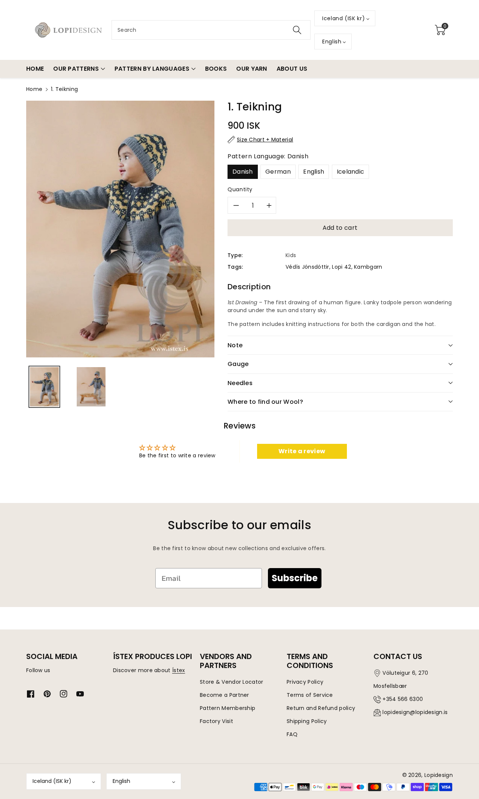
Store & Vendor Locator (231, 682)
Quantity (240, 189)
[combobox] (211, 30)
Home (34, 89)
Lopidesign (438, 775)
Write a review (301, 451)
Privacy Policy (305, 682)
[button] (440, 30)
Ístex (178, 670)
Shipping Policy (307, 721)
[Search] (297, 30)
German (278, 171)
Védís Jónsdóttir (307, 267)
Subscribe (295, 578)
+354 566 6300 (402, 699)
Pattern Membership (227, 708)
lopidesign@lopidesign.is (415, 712)
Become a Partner (224, 695)
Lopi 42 (341, 267)
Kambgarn (368, 267)
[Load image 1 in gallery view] (44, 386)
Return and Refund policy (321, 708)
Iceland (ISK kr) (52, 781)
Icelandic (350, 171)
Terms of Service (310, 695)
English (313, 171)
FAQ (292, 734)
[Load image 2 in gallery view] (91, 386)
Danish (242, 171)
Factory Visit (216, 721)
